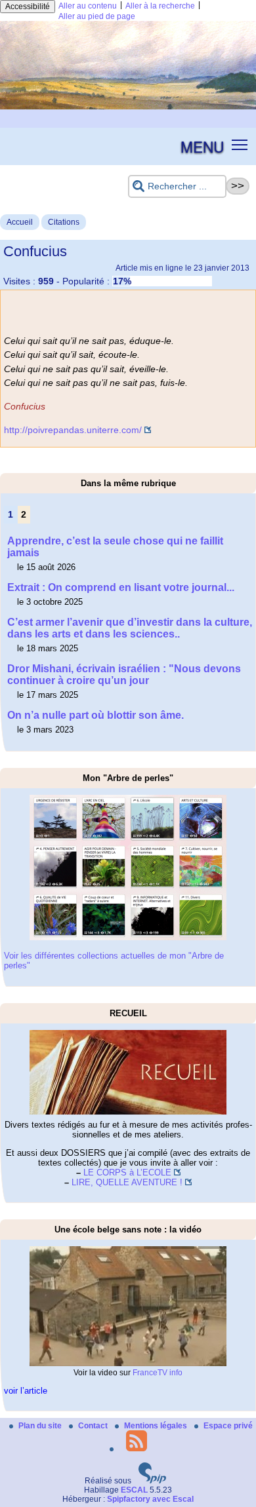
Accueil (20, 222)
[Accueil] (128, 106)
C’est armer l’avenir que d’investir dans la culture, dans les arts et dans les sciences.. (129, 628)
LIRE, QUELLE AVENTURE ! (127, 1182)
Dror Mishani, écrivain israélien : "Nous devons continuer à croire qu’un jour (124, 674)
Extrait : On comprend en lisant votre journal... (120, 587)
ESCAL (134, 1490)
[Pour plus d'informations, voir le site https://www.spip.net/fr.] (152, 1480)
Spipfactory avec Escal (150, 1499)
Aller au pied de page (96, 16)
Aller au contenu (87, 5)
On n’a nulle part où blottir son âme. (95, 715)
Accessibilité (27, 6)
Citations (63, 222)
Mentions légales (156, 1425)
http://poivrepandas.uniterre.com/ (73, 430)
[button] (239, 143)
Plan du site (41, 1425)
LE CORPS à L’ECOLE (127, 1172)
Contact (94, 1425)
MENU (202, 146)
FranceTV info (157, 1372)
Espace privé (228, 1425)
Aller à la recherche (160, 5)
